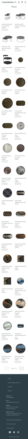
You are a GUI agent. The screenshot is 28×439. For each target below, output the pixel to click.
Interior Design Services (14, 382)
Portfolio (10, 386)
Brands (10, 391)
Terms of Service (11, 424)
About (9, 378)
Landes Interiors (15, 436)
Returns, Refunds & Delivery (14, 420)
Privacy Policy (10, 428)
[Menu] (25, 2)
